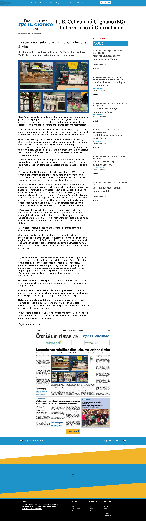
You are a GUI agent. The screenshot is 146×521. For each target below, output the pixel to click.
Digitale (90, 506)
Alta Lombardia (98, 88)
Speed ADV (107, 506)
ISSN (34, 507)
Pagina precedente (34, 440)
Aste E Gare (107, 513)
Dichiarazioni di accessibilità (32, 509)
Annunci (106, 511)
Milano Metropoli (99, 62)
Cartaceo (90, 508)
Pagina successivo (112, 440)
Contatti (74, 506)
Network (106, 508)
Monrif (55, 504)
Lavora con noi (76, 508)
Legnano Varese (98, 141)
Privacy (39, 507)
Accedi (120, 3)
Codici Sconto (107, 516)
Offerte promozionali (93, 511)
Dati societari (26, 507)
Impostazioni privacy (49, 507)
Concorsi (74, 511)
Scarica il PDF (71, 431)
